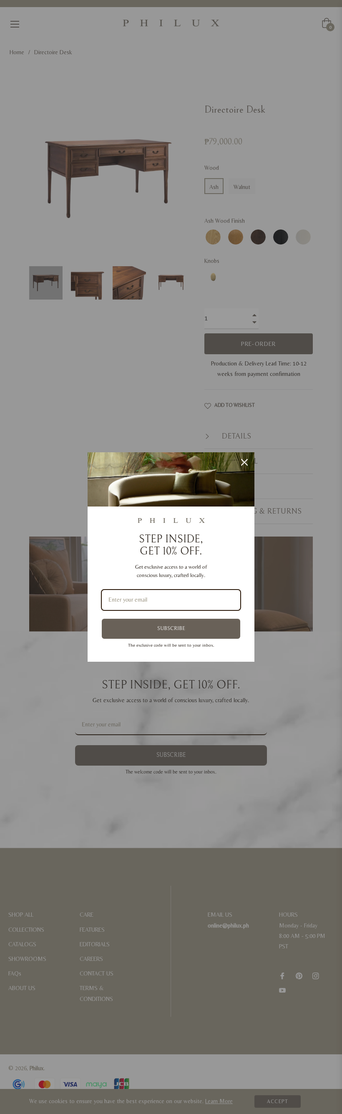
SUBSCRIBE (171, 628)
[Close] (244, 462)
